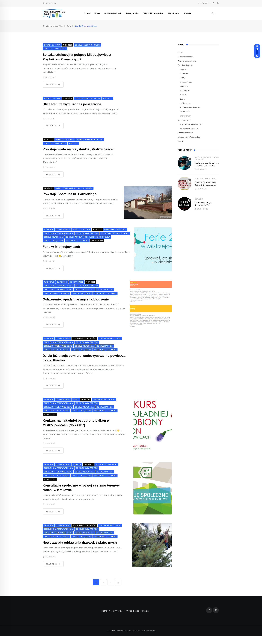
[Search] (212, 13)
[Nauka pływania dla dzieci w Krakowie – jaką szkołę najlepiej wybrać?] (184, 163)
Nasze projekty (184, 120)
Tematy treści (132, 13)
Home (87, 13)
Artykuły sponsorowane (207, 157)
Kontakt (187, 13)
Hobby (182, 78)
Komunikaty (185, 90)
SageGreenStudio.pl (148, 630)
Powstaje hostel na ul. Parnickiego (70, 194)
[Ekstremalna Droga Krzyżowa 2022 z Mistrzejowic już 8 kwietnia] (184, 204)
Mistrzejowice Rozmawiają (189, 137)
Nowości (183, 69)
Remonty (184, 86)
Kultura (183, 94)
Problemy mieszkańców (190, 107)
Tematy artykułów (185, 65)
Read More (51, 84)
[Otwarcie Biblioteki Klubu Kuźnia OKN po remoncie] (184, 183)
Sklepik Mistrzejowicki (153, 13)
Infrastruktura (186, 82)
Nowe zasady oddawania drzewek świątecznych (80, 542)
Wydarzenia (185, 111)
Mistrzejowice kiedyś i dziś (191, 124)
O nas (97, 13)
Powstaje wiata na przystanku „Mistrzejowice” (78, 149)
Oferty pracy (185, 116)
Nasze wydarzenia (185, 132)
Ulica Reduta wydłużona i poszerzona (72, 104)
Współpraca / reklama (187, 61)
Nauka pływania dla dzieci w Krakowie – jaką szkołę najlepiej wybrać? (207, 165)
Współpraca (173, 13)
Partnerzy (117, 610)
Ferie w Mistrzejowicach (61, 247)
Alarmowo (184, 73)
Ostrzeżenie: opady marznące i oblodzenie (76, 299)
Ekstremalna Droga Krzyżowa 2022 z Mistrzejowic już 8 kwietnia (206, 205)
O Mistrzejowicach (112, 13)
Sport (182, 99)
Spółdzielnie (185, 103)
